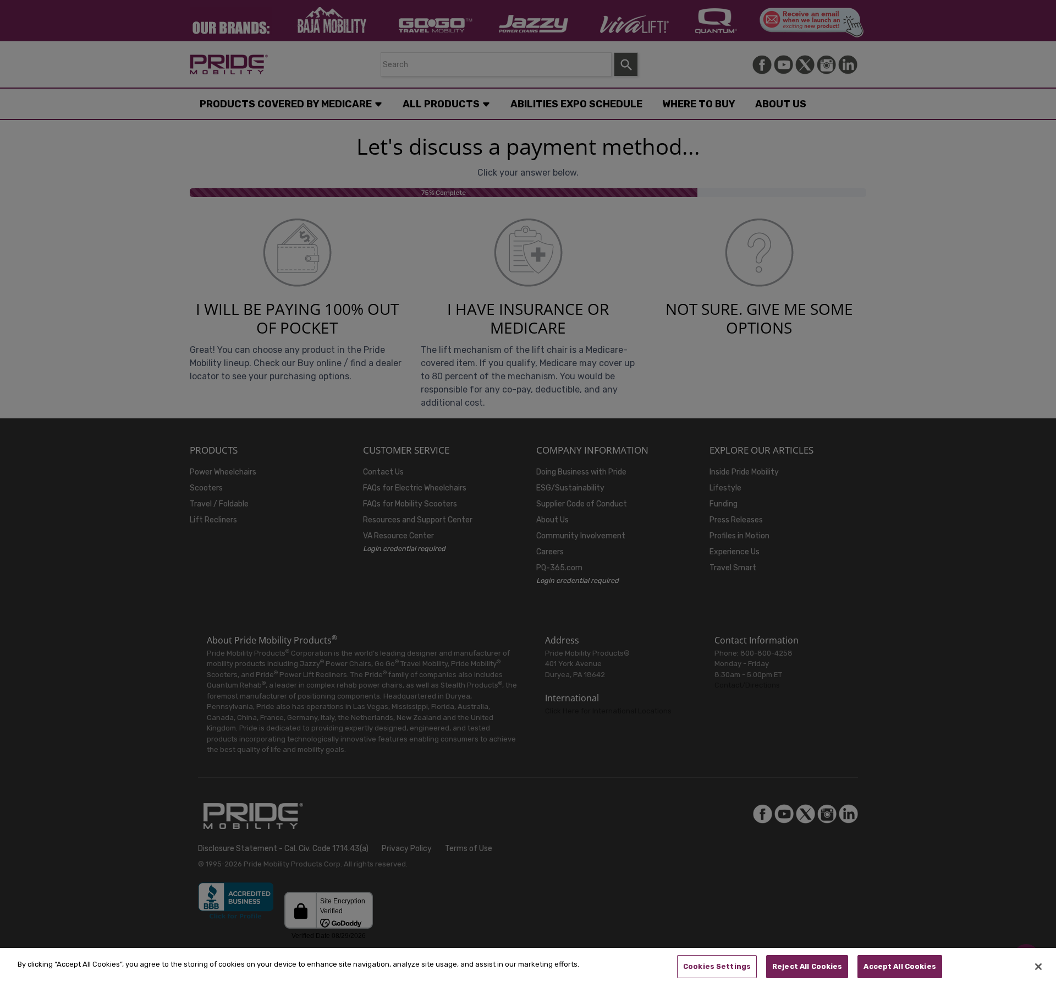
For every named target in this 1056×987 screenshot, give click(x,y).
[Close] (1038, 967)
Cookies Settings (717, 966)
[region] (528, 967)
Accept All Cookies (900, 966)
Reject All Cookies (807, 966)
